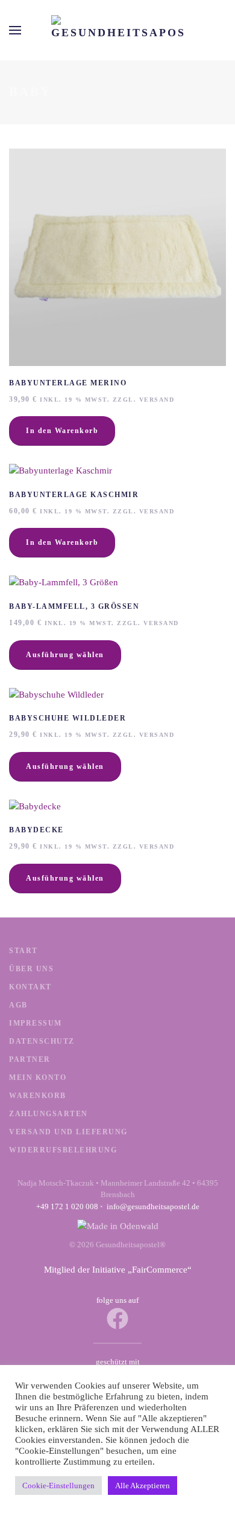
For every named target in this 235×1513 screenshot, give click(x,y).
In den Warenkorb (62, 430)
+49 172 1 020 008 (67, 1206)
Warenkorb (37, 1095)
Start (23, 950)
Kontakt (30, 987)
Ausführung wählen (65, 654)
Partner (30, 1059)
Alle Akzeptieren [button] (142, 1485)
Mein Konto (37, 1077)
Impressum (35, 1023)
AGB (18, 1005)
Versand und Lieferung (68, 1132)
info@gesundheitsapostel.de (153, 1206)
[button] (15, 30)
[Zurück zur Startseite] (117, 30)
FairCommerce (159, 1269)
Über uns (31, 969)
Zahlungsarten (48, 1114)
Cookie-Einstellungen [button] (58, 1485)
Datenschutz (42, 1041)
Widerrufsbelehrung (63, 1150)
